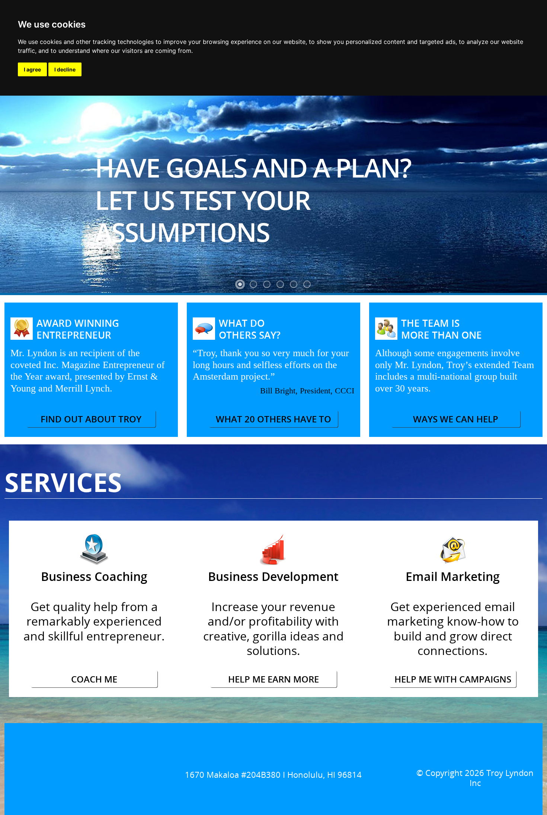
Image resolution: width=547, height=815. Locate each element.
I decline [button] (65, 69)
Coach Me (94, 679)
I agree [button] (32, 69)
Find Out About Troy (91, 419)
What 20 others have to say (273, 420)
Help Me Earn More (273, 679)
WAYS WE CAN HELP (455, 419)
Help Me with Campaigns (452, 679)
